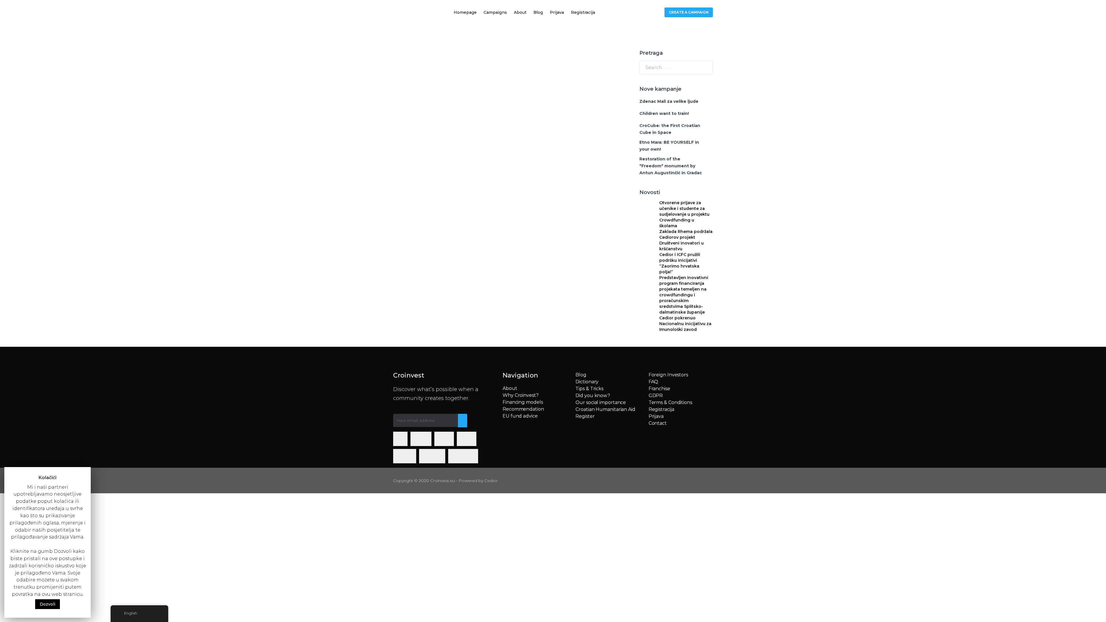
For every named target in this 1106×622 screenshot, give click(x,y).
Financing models (523, 402)
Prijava (557, 12)
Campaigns (495, 12)
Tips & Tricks (589, 388)
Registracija (583, 12)
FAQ (653, 381)
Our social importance (600, 402)
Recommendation (523, 409)
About (520, 12)
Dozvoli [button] (47, 604)
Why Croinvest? (521, 395)
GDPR (656, 395)
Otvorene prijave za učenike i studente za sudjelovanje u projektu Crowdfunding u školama (684, 214)
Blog (538, 12)
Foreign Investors (668, 375)
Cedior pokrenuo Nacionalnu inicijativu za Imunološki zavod (685, 323)
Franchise (659, 388)
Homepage (465, 12)
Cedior (491, 480)
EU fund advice (520, 416)
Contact (658, 423)
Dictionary (587, 381)
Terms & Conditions (670, 402)
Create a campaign (689, 12)
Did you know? (592, 395)
